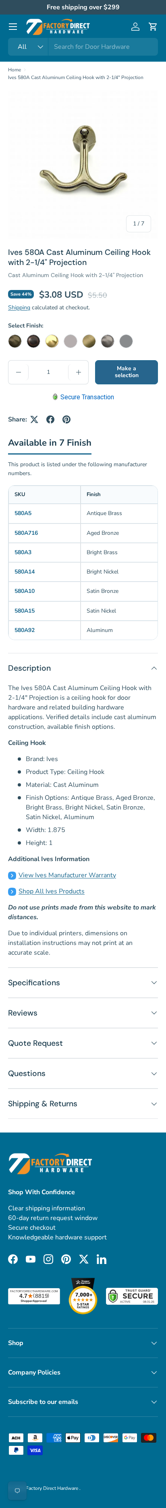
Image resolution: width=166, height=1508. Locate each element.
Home (14, 70)
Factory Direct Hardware (52, 1488)
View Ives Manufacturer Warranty (67, 875)
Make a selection (127, 372)
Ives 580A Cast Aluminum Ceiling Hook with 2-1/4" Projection (75, 77)
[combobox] (83, 47)
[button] (153, 26)
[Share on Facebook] (50, 419)
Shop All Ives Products (52, 891)
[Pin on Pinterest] (66, 419)
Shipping (19, 307)
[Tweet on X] (34, 419)
